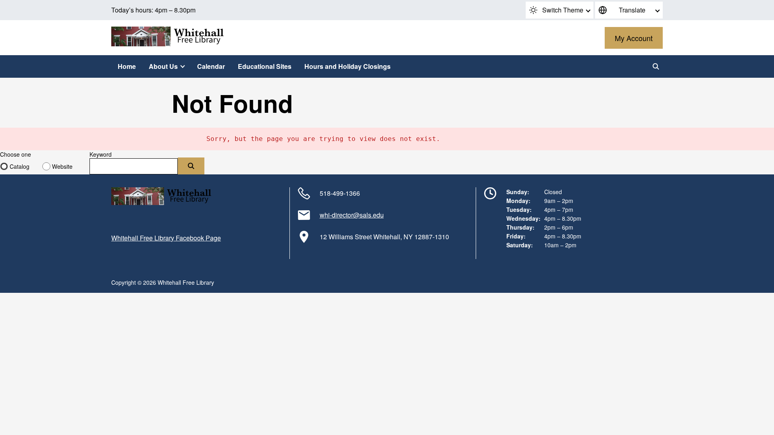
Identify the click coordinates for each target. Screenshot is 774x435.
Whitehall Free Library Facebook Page (166, 237)
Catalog (19, 166)
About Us (163, 66)
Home (127, 66)
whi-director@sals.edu (352, 215)
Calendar (211, 66)
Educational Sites (264, 66)
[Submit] (191, 165)
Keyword (100, 154)
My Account (634, 38)
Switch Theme (562, 9)
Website (62, 166)
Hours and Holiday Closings (347, 66)
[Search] (656, 66)
